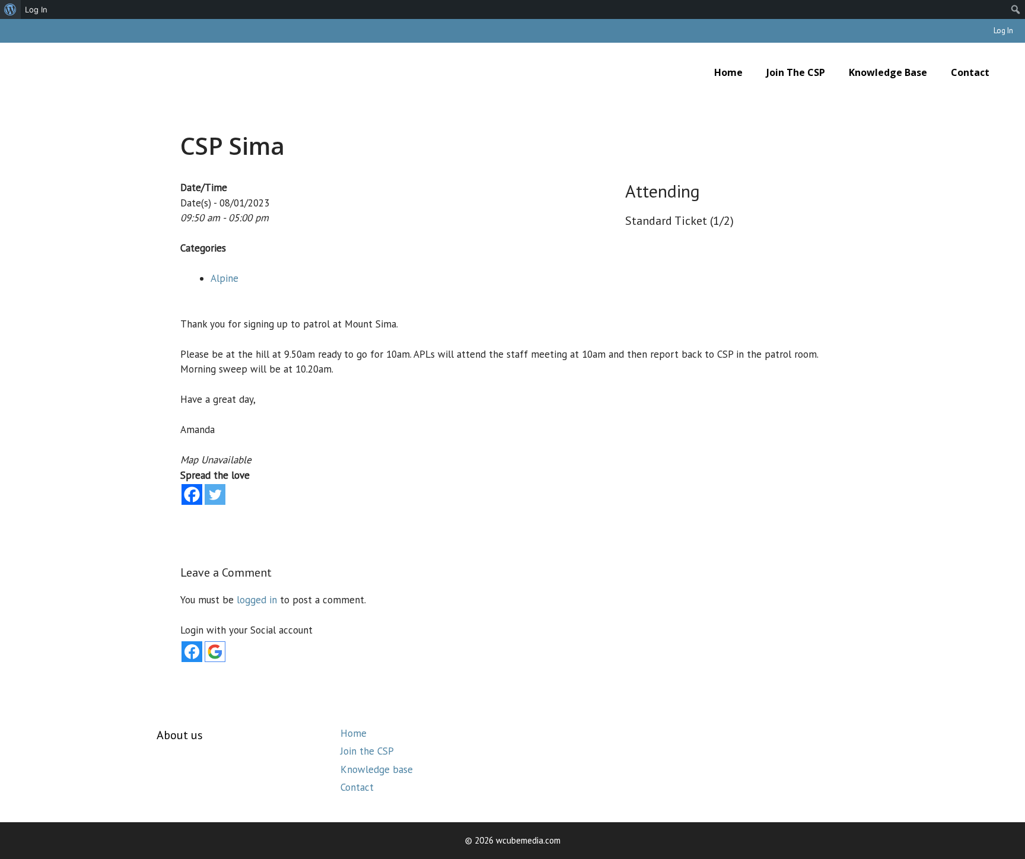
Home (728, 72)
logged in (257, 599)
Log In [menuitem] (36, 9)
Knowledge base (888, 72)
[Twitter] (215, 494)
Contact (970, 72)
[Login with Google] (215, 651)
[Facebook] (192, 494)
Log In (1003, 31)
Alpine (224, 278)
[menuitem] (10, 9)
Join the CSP (795, 72)
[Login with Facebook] (192, 651)
